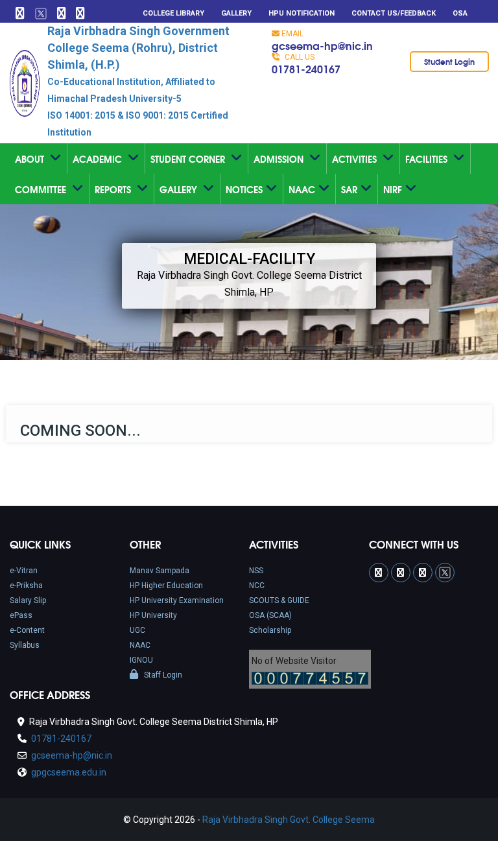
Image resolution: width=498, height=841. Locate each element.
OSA (460, 13)
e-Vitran (24, 570)
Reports (114, 189)
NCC (257, 585)
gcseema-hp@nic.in (322, 45)
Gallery (236, 13)
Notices (244, 189)
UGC (137, 630)
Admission (280, 159)
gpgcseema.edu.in (67, 772)
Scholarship (270, 630)
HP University (153, 615)
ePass (21, 615)
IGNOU (141, 660)
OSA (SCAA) (270, 615)
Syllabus (25, 645)
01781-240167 (306, 68)
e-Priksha (26, 585)
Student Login (449, 61)
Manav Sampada (159, 570)
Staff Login (162, 675)
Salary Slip (28, 600)
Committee (42, 189)
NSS (256, 570)
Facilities (427, 159)
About (31, 159)
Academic (98, 159)
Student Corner (189, 159)
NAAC (140, 645)
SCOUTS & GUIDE (279, 600)
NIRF (392, 189)
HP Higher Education (166, 585)
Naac (302, 189)
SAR (349, 189)
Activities (355, 159)
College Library (173, 13)
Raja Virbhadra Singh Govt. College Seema (288, 819)
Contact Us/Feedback (393, 13)
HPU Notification (301, 13)
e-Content (27, 630)
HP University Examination (177, 600)
